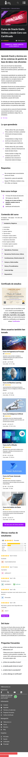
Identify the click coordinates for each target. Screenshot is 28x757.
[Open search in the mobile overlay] (18, 3)
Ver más (5, 118)
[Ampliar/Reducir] (2, 753)
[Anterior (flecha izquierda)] (2, 756)
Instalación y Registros (10, 223)
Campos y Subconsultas (11, 262)
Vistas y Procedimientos (11, 266)
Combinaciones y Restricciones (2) (14, 258)
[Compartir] (11, 753)
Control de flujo (8, 270)
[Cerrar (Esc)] (15, 753)
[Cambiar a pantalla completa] (6, 753)
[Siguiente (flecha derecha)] (6, 756)
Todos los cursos (5, 8)
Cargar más (5, 615)
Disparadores (8, 274)
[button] (14, 118)
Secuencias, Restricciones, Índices (14, 254)
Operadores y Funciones (11, 250)
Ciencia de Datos (15, 8)
